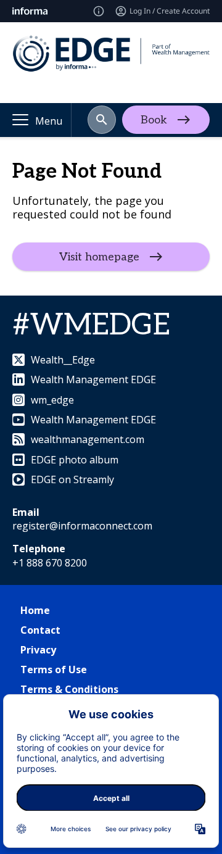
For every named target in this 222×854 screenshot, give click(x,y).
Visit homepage (99, 256)
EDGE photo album (74, 459)
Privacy (38, 650)
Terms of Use (53, 669)
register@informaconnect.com (82, 526)
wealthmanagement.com (87, 439)
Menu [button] (48, 121)
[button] (102, 120)
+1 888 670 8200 (49, 563)
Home (35, 610)
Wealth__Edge (63, 360)
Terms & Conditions (69, 689)
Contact (40, 630)
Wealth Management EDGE (93, 379)
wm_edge (52, 400)
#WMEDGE (91, 325)
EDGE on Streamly (72, 479)
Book (154, 120)
